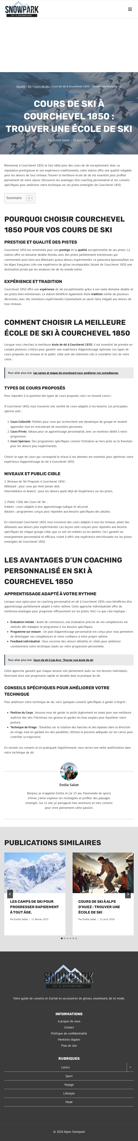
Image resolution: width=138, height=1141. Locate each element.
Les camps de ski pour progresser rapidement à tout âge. (34, 906)
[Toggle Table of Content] (28, 198)
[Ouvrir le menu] (130, 9)
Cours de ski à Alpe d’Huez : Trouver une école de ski (99, 906)
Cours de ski (69, 94)
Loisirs (65, 1067)
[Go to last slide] (10, 894)
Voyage (69, 1085)
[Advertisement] (69, 45)
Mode (69, 1102)
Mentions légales (69, 1039)
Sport (69, 1076)
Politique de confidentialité (69, 1033)
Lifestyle (69, 1093)
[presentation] (34, 872)
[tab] (62, 938)
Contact (69, 1027)
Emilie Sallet (61, 140)
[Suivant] (128, 894)
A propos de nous (69, 1021)
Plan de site (69, 1046)
